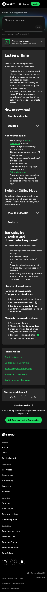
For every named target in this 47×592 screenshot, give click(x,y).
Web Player (7, 508)
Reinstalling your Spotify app (18, 368)
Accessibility (15, 588)
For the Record (9, 458)
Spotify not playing (13, 357)
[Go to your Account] (41, 42)
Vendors (6, 491)
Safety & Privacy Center (15, 578)
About (5, 447)
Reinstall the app (18, 172)
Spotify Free (7, 553)
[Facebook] (22, 562)
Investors (6, 486)
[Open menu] (43, 4)
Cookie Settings (18, 583)
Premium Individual (11, 531)
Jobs (4, 452)
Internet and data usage (16, 374)
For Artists (7, 469)
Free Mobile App (10, 514)
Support (6, 503)
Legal (4, 578)
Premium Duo (8, 536)
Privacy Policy (6, 583)
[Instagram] (5, 562)
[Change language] (20, 4)
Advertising (7, 480)
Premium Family (9, 542)
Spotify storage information (18, 379)
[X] (13, 562)
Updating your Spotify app (17, 362)
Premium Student (10, 547)
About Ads (5, 588)
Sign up (26, 4)
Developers (7, 475)
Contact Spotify (9, 519)
